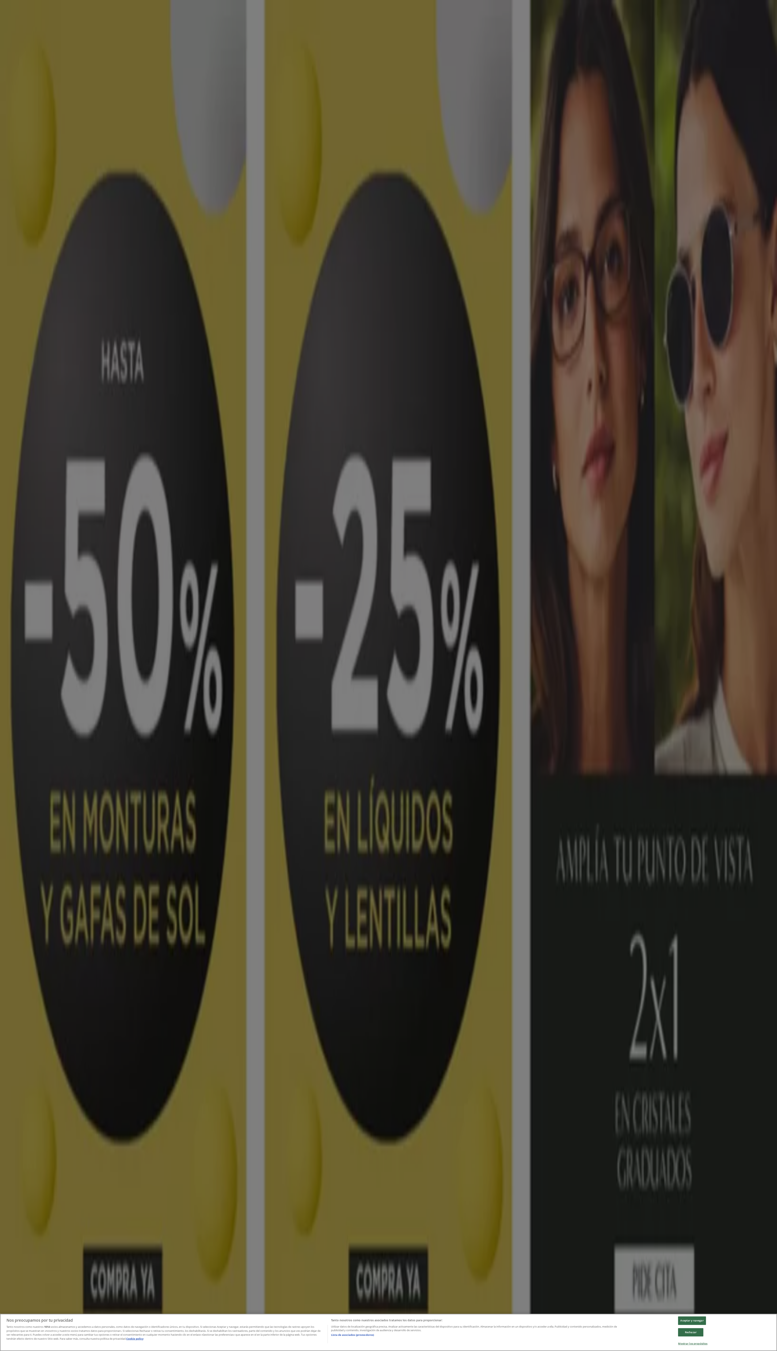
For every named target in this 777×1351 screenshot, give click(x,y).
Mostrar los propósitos (692, 1343)
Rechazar (691, 1332)
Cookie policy (134, 1338)
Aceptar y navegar (692, 1320)
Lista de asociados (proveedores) (352, 1335)
